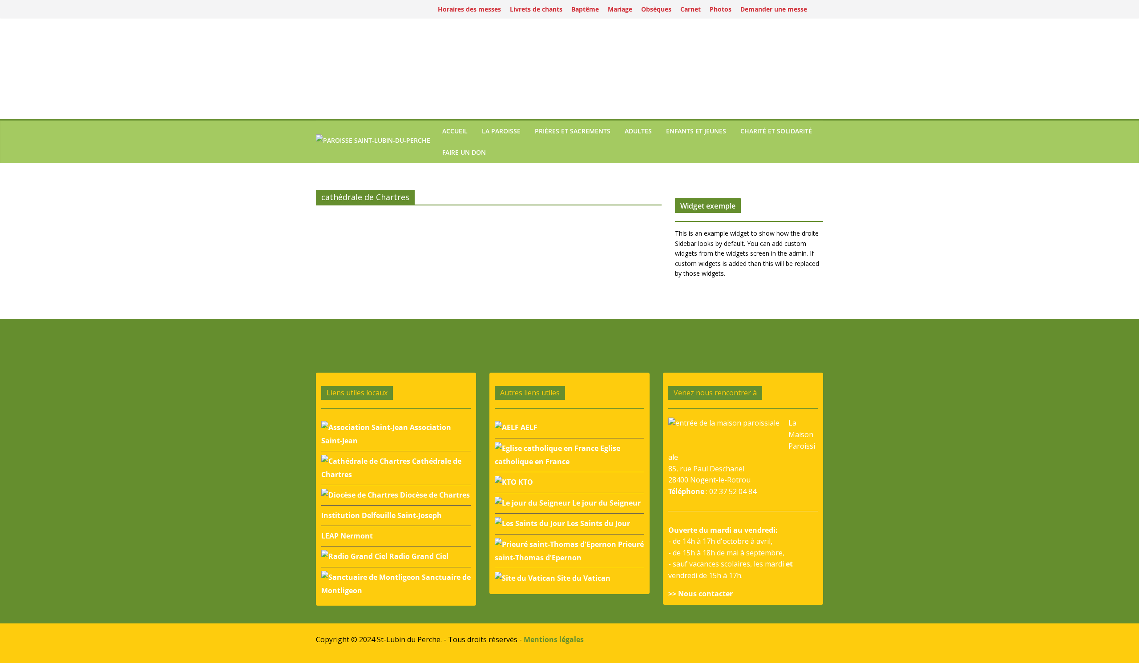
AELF (528, 427)
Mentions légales (554, 639)
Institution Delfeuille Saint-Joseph (381, 515)
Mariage (620, 9)
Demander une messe (773, 9)
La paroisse (501, 131)
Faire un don (464, 152)
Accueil (455, 131)
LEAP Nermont (347, 536)
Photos (720, 9)
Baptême (585, 9)
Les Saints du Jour (597, 523)
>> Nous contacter (700, 594)
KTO (525, 482)
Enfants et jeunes (696, 131)
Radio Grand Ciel (418, 556)
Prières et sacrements (572, 131)
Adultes (638, 131)
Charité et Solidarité (776, 131)
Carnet (690, 9)
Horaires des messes (469, 9)
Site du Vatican (582, 578)
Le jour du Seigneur (605, 503)
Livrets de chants (536, 9)
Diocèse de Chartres (434, 495)
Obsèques (656, 9)
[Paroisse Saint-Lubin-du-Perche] (373, 141)
